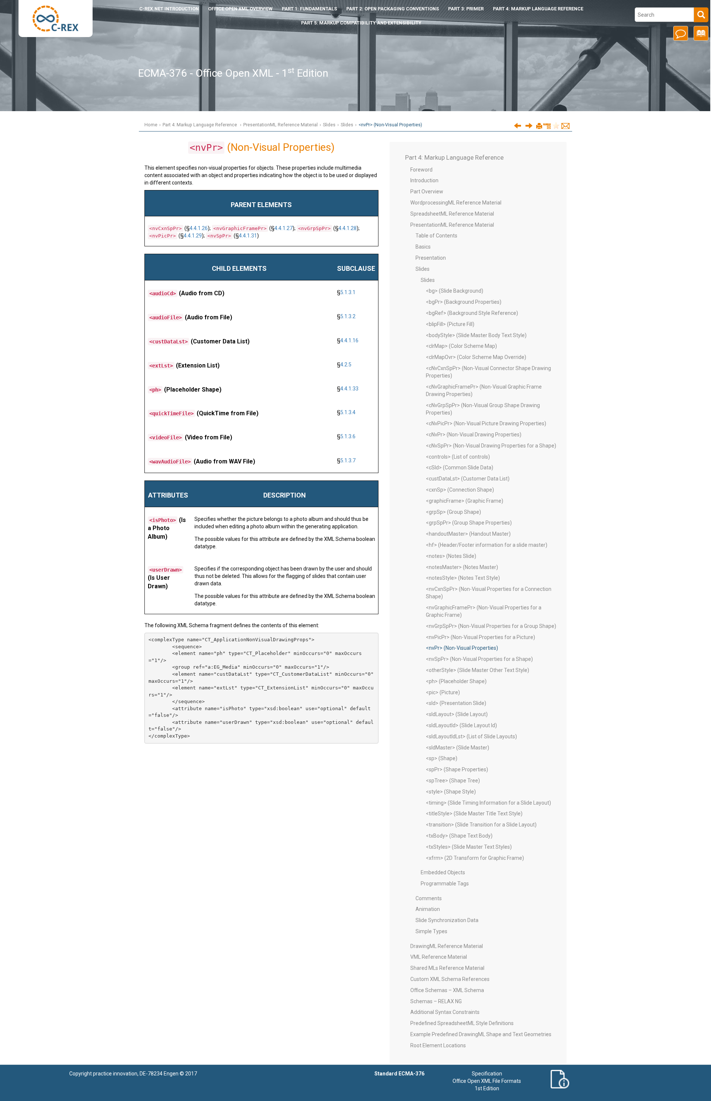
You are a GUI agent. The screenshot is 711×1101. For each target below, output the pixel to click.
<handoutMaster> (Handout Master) (468, 534)
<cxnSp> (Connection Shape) (460, 490)
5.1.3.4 (348, 412)
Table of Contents (436, 236)
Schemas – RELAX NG (436, 1001)
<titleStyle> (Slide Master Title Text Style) (474, 813)
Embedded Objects (443, 872)
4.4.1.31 (248, 236)
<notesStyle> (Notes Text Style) (463, 578)
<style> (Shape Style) (451, 792)
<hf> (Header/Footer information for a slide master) (486, 545)
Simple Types (431, 931)
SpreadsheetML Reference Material (452, 214)
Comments (428, 898)
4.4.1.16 (349, 340)
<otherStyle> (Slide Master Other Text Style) (477, 670)
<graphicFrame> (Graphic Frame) (464, 501)
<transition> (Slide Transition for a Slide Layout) (481, 825)
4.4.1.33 (349, 389)
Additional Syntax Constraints (445, 1012)
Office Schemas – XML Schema (447, 990)
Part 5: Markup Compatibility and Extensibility (361, 23)
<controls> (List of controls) (458, 457)
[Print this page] (539, 126)
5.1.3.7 (348, 460)
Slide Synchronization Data (446, 920)
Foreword (421, 170)
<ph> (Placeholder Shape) (456, 681)
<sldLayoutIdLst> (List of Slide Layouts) (471, 736)
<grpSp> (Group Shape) (453, 512)
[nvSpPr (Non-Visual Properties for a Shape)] (529, 125)
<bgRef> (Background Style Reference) (472, 313)
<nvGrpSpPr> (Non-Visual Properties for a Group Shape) (491, 626)
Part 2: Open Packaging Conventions (392, 8)
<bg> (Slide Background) (454, 291)
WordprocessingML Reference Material (455, 203)
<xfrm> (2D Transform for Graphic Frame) (475, 858)
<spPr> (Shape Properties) (457, 769)
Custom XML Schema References (450, 979)
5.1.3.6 (348, 436)
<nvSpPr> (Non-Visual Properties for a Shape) (479, 659)
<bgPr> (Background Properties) (463, 302)
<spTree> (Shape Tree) (453, 781)
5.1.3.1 (348, 292)
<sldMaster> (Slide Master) (457, 748)
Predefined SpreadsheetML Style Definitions (462, 1023)
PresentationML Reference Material (280, 124)
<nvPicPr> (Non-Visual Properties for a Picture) (480, 637)
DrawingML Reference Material (446, 946)
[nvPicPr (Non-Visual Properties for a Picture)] (517, 125)
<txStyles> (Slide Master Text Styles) (469, 847)
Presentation (430, 258)
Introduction (169, 8)
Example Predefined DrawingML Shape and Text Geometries (480, 1034)
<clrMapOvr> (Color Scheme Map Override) (476, 357)
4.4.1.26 (199, 228)
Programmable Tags (445, 884)
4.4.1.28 (347, 228)
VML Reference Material (438, 957)
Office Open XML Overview (240, 8)
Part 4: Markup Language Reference (538, 8)
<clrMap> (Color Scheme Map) (461, 346)
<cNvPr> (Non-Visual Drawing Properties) (473, 435)
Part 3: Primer (466, 8)
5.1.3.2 (348, 316)
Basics (423, 247)
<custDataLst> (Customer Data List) (468, 479)
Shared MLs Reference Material (447, 968)
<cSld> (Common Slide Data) (459, 467)
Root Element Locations (438, 1045)
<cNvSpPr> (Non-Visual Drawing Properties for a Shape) (491, 446)
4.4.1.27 (283, 228)
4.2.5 (345, 364)
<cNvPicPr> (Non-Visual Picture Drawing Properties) (486, 423)
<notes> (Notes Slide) (451, 556)
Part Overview (426, 191)
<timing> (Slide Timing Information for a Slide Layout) (488, 803)
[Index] (699, 36)
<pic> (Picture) (443, 692)
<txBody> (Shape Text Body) (459, 836)
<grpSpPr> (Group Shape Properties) (469, 523)
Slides (329, 124)
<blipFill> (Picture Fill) (450, 324)
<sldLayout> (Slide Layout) (457, 714)
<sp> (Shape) (441, 758)
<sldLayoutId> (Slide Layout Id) (461, 725)
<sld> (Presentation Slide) (456, 703)
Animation (427, 909)
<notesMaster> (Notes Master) (462, 567)
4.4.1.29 (193, 236)
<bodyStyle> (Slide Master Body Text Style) (476, 335)
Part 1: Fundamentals (309, 8)
